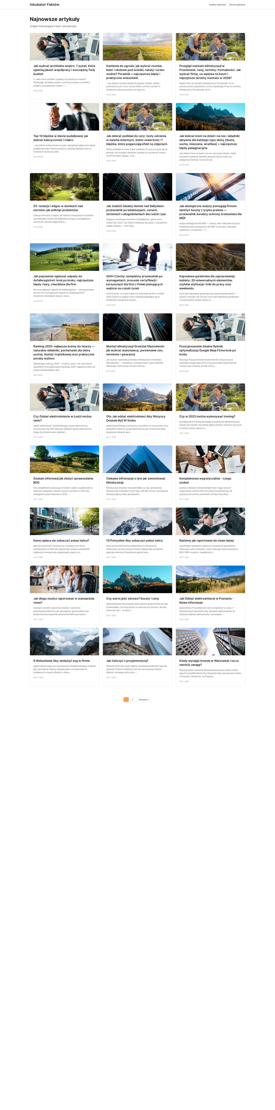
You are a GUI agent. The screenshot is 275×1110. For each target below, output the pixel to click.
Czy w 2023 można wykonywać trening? (207, 416)
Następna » (144, 699)
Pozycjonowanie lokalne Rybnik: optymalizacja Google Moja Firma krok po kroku (207, 350)
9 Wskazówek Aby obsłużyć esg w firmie (61, 660)
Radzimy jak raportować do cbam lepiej (206, 540)
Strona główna (237, 4)
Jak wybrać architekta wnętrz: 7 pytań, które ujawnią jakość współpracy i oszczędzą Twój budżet (64, 70)
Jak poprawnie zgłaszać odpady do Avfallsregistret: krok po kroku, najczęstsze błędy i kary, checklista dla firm (63, 280)
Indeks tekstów (217, 4)
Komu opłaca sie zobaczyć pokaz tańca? (61, 540)
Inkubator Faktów (44, 4)
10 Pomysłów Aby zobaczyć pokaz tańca (134, 540)
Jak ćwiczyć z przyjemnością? (127, 660)
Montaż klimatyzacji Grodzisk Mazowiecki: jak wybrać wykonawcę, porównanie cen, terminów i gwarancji (135, 350)
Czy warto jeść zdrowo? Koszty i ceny (132, 598)
